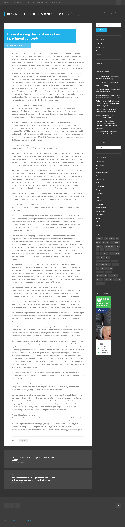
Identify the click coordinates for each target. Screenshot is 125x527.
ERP (112, 242)
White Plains (100, 283)
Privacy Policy (100, 51)
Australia (99, 238)
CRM (103, 242)
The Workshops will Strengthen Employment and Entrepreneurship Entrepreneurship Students (33, 478)
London (116, 253)
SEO (106, 268)
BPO (106, 238)
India (102, 249)
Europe (117, 242)
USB (110, 279)
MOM (107, 257)
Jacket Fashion (101, 207)
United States (113, 275)
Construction (42, 2)
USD (115, 279)
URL (97, 279)
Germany (99, 246)
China (98, 242)
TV (106, 272)
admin (11, 45)
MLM (102, 257)
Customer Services (102, 183)
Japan (105, 253)
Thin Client (99, 272)
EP (107, 242)
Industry (98, 197)
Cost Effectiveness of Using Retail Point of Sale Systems (33, 458)
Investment (23, 440)
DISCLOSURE (100, 47)
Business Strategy (102, 172)
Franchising (99, 193)
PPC (97, 268)
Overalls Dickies (105, 264)
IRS (97, 253)
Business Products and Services (38, 14)
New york (114, 260)
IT (100, 253)
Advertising (100, 162)
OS (97, 264)
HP (118, 246)
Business (7, 2)
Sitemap (98, 54)
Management (56, 2)
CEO (117, 238)
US (101, 279)
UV (119, 279)
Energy (98, 190)
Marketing (17, 2)
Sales (97, 222)
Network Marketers (102, 260)
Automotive (29, 2)
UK (110, 272)
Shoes (98, 225)
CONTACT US (101, 44)
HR (97, 249)
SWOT (110, 268)
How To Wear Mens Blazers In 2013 (108, 82)
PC (113, 264)
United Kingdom (101, 275)
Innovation (99, 200)
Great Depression (109, 246)
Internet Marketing (112, 249)
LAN (111, 253)
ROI (102, 268)
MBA (97, 257)
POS (117, 264)
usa (106, 279)
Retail (98, 218)
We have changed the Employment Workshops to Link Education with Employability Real (107, 103)
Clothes (98, 176)
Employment (100, 186)
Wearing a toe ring (102, 86)
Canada (111, 238)
